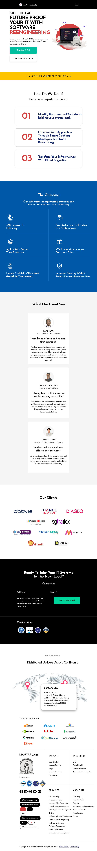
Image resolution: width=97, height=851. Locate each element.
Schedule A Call (23, 50)
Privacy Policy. (21, 606)
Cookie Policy (74, 847)
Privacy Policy (64, 847)
